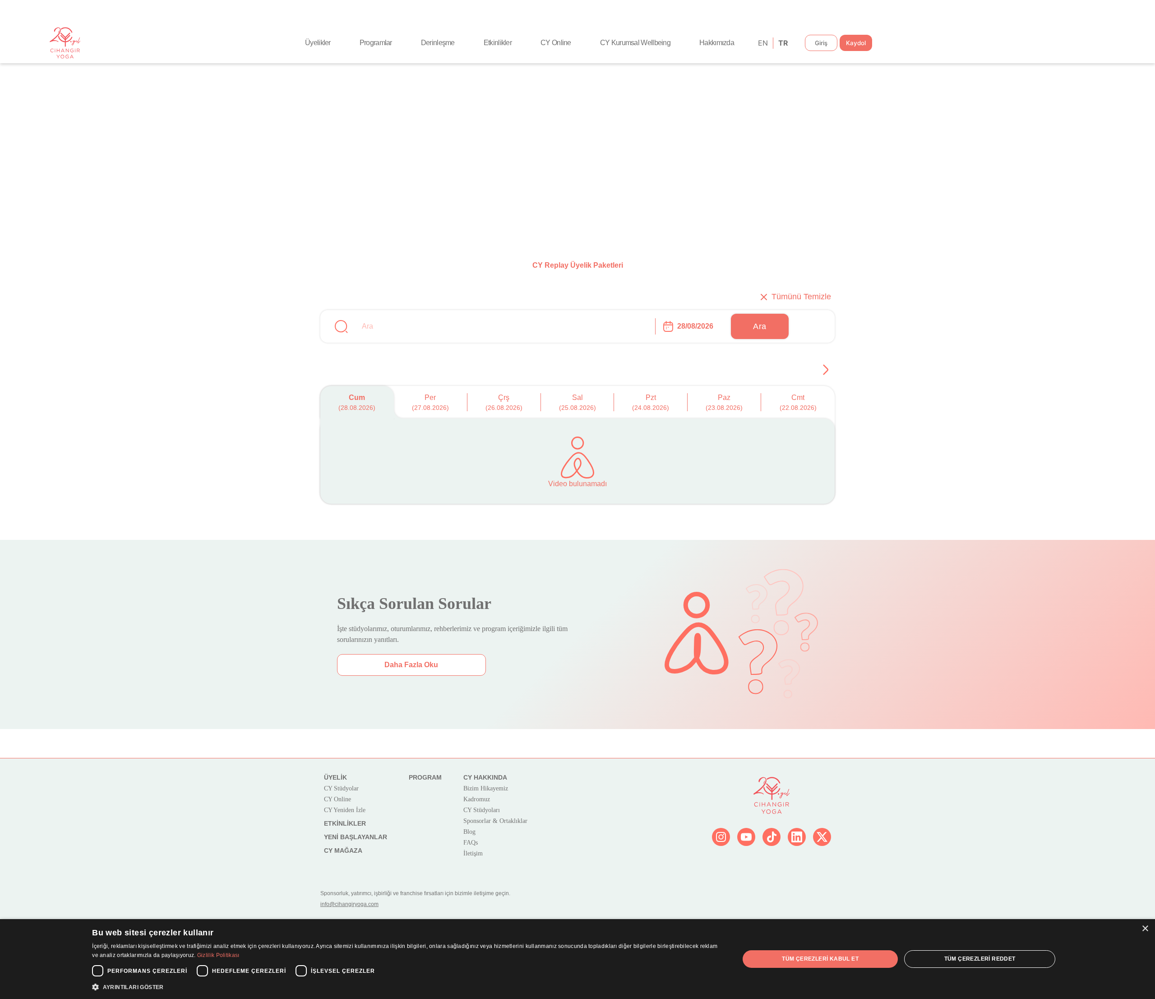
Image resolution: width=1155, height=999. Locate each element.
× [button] (1144, 928)
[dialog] (577, 959)
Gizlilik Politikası (218, 955)
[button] (406, 986)
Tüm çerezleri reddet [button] (980, 959)
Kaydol (856, 42)
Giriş (821, 42)
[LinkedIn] (797, 837)
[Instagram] (721, 837)
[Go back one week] (826, 370)
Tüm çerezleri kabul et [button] (820, 959)
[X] (822, 837)
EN (762, 42)
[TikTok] (771, 837)
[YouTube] (746, 837)
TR (782, 42)
